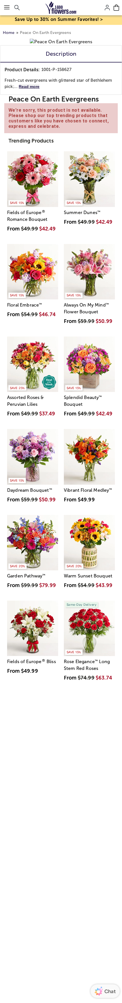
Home (9, 33)
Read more (29, 86)
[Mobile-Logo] (61, 7)
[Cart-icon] (116, 7)
